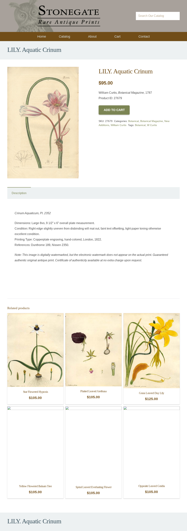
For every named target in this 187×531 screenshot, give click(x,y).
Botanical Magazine (151, 121)
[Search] (175, 16)
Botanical (133, 121)
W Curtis (152, 125)
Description (19, 193)
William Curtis (118, 125)
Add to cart (114, 110)
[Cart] (128, 16)
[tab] (19, 193)
